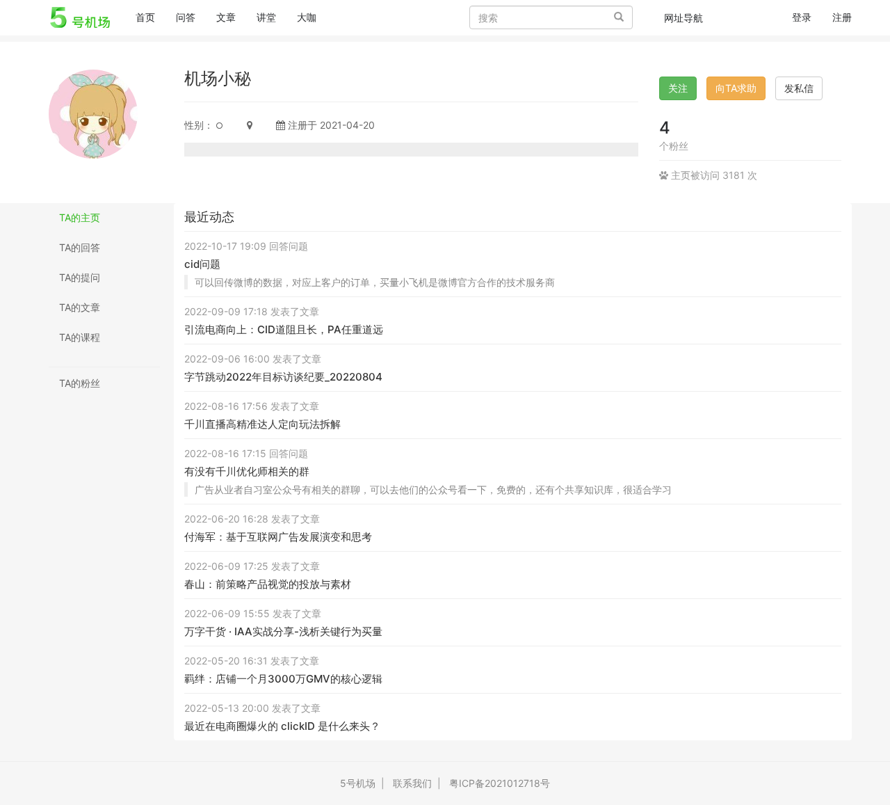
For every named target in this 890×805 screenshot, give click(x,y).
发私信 (799, 88)
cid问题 (202, 264)
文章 (226, 17)
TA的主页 (79, 217)
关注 (678, 88)
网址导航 (683, 18)
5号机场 (357, 783)
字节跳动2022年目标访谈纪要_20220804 (283, 376)
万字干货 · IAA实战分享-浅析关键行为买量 (283, 631)
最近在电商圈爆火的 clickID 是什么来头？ (282, 726)
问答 (185, 17)
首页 (150, 16)
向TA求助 (735, 88)
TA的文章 (79, 307)
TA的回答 (79, 247)
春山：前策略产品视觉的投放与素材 (267, 584)
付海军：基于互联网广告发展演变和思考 (278, 536)
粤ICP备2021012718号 (499, 783)
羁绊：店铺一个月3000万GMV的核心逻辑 (283, 678)
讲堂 (266, 17)
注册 (842, 17)
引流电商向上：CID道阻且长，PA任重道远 (283, 329)
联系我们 (412, 783)
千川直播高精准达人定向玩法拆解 (262, 424)
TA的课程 (79, 337)
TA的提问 (79, 277)
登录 (801, 17)
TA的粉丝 (79, 383)
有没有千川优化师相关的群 (246, 471)
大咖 (306, 17)
